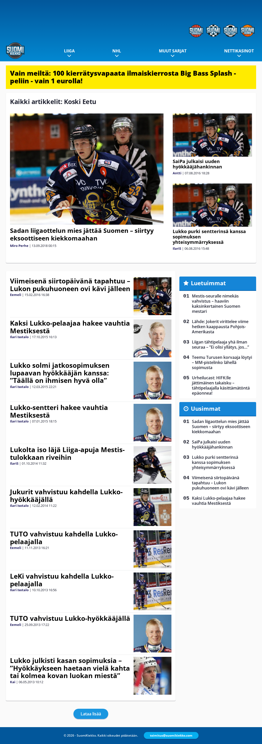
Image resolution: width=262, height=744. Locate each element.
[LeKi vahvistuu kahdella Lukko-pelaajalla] (152, 591)
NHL (116, 51)
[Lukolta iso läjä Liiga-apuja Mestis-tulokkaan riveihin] (152, 465)
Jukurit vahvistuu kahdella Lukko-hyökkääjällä (66, 495)
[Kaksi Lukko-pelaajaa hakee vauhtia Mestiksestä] (152, 338)
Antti (177, 173)
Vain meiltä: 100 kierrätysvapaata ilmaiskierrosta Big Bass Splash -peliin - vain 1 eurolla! (123, 76)
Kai (12, 682)
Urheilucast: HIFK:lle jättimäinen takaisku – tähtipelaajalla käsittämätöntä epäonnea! (221, 385)
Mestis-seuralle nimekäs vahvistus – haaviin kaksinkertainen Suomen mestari (216, 303)
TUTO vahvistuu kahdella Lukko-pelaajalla (64, 537)
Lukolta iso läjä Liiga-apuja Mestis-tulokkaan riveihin (67, 453)
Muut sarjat (173, 51)
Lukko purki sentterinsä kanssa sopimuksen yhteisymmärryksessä (215, 462)
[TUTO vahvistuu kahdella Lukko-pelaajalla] (152, 549)
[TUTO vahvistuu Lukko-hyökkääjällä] (152, 634)
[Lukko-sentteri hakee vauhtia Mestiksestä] (152, 423)
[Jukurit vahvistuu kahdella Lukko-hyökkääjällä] (152, 507)
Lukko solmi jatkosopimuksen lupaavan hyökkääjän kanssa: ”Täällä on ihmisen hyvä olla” (60, 373)
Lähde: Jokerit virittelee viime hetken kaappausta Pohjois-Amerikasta (220, 327)
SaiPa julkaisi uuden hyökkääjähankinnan (197, 164)
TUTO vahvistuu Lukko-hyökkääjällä (70, 618)
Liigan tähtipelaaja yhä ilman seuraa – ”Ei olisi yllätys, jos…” (220, 344)
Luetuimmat (208, 283)
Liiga (69, 51)
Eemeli (15, 294)
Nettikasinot (239, 51)
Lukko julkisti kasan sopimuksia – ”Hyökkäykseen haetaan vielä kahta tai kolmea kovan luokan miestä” (70, 668)
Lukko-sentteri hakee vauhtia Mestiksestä (59, 411)
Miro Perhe (19, 245)
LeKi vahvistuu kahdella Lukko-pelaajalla (62, 579)
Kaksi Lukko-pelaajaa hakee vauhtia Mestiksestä (70, 326)
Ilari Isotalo (19, 337)
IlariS (177, 248)
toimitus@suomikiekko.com (171, 735)
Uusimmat (206, 408)
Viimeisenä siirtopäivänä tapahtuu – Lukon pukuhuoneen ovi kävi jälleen (70, 284)
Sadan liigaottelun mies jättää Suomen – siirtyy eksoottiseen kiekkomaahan (82, 234)
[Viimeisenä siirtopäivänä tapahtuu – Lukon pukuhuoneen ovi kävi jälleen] (152, 296)
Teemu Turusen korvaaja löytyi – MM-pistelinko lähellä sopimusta (222, 362)
